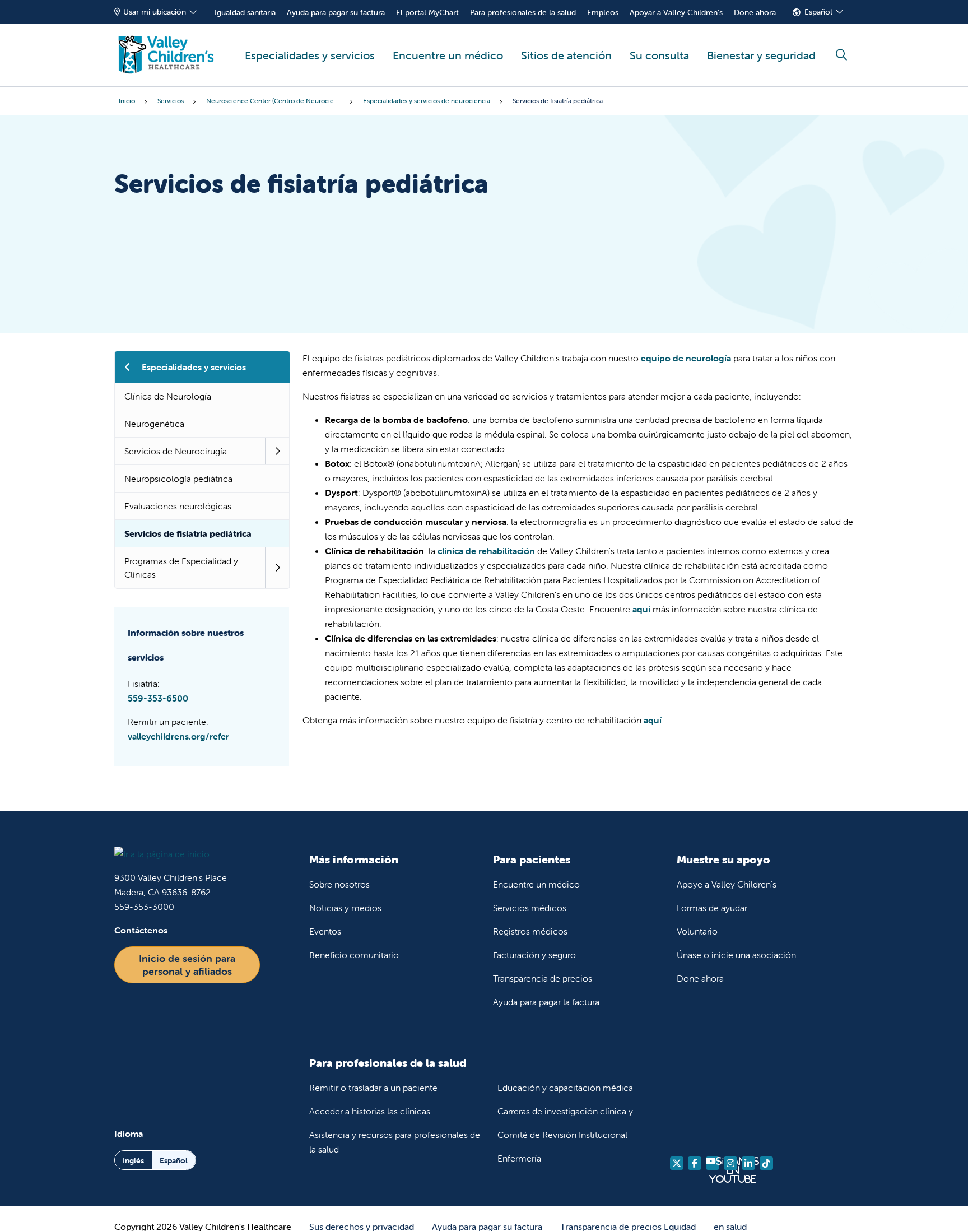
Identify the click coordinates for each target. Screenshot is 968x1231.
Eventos (325, 931)
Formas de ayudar (712, 907)
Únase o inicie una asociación (736, 954)
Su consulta (659, 55)
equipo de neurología (686, 358)
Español (818, 12)
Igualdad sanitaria (245, 12)
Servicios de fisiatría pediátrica (188, 533)
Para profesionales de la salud (523, 12)
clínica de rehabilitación (486, 550)
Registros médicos (530, 931)
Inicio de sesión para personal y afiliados (187, 965)
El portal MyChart (427, 12)
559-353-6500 (158, 698)
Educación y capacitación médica (565, 1087)
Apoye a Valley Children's (726, 884)
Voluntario (697, 931)
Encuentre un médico (448, 55)
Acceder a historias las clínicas (369, 1111)
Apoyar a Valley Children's (676, 12)
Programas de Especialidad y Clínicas (181, 567)
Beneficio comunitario (354, 954)
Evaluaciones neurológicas (177, 506)
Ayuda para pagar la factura (546, 1001)
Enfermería (519, 1158)
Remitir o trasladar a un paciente (373, 1087)
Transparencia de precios (542, 978)
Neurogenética (154, 423)
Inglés (133, 1160)
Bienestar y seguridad (761, 55)
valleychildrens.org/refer (178, 736)
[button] (277, 451)
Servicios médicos (529, 907)
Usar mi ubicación (154, 12)
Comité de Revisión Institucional (562, 1134)
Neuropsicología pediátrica (178, 478)
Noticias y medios (345, 907)
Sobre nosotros (339, 884)
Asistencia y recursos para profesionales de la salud (394, 1142)
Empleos (602, 12)
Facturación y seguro (534, 954)
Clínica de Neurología (167, 396)
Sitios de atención (566, 55)
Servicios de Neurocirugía (175, 451)
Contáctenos (140, 930)
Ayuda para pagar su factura (336, 12)
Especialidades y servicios (310, 55)
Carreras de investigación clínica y (565, 1111)
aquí (641, 609)
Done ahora (755, 12)
